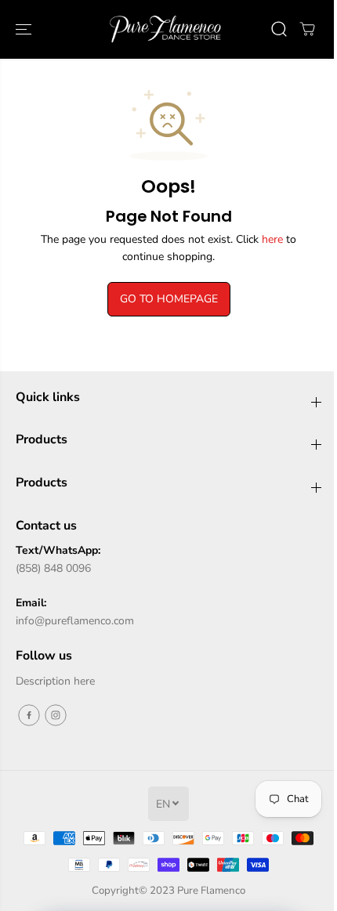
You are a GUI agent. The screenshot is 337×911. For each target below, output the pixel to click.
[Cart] (307, 29)
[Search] (279, 29)
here (272, 239)
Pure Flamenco (211, 891)
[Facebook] (29, 715)
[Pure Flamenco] (164, 29)
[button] (25, 29)
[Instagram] (55, 715)
